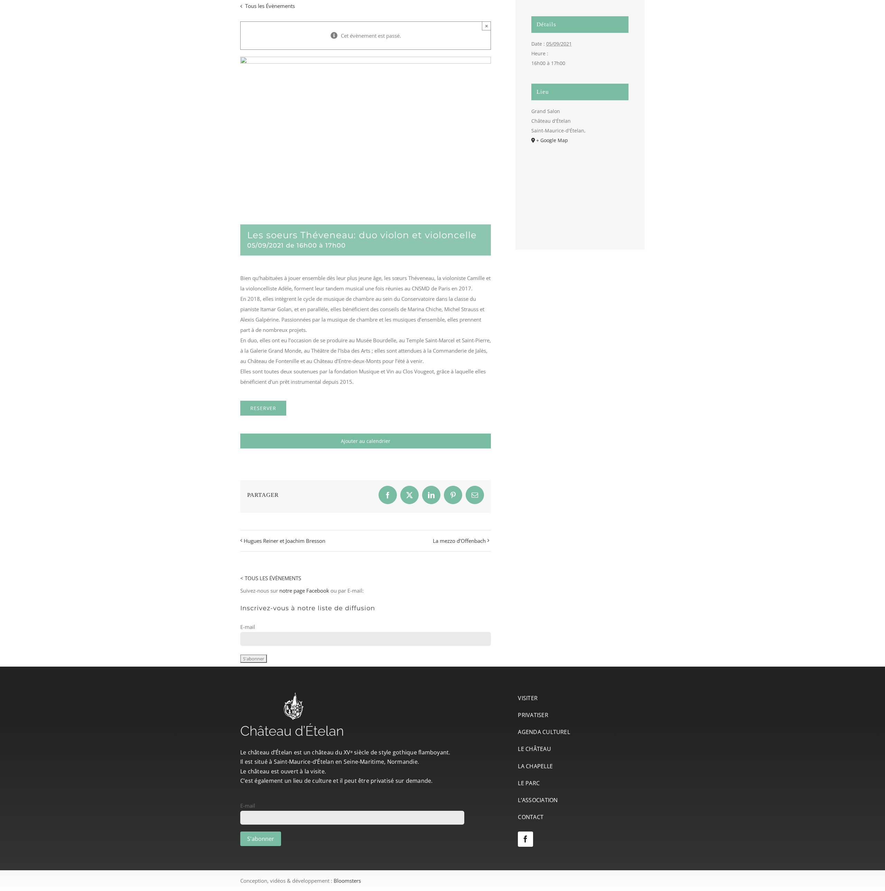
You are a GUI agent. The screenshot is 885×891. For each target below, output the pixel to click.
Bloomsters (347, 880)
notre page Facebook (304, 590)
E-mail (247, 626)
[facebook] (525, 839)
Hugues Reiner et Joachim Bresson (284, 540)
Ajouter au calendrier (365, 441)
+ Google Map (552, 140)
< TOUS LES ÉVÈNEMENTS (270, 578)
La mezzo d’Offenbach (459, 540)
